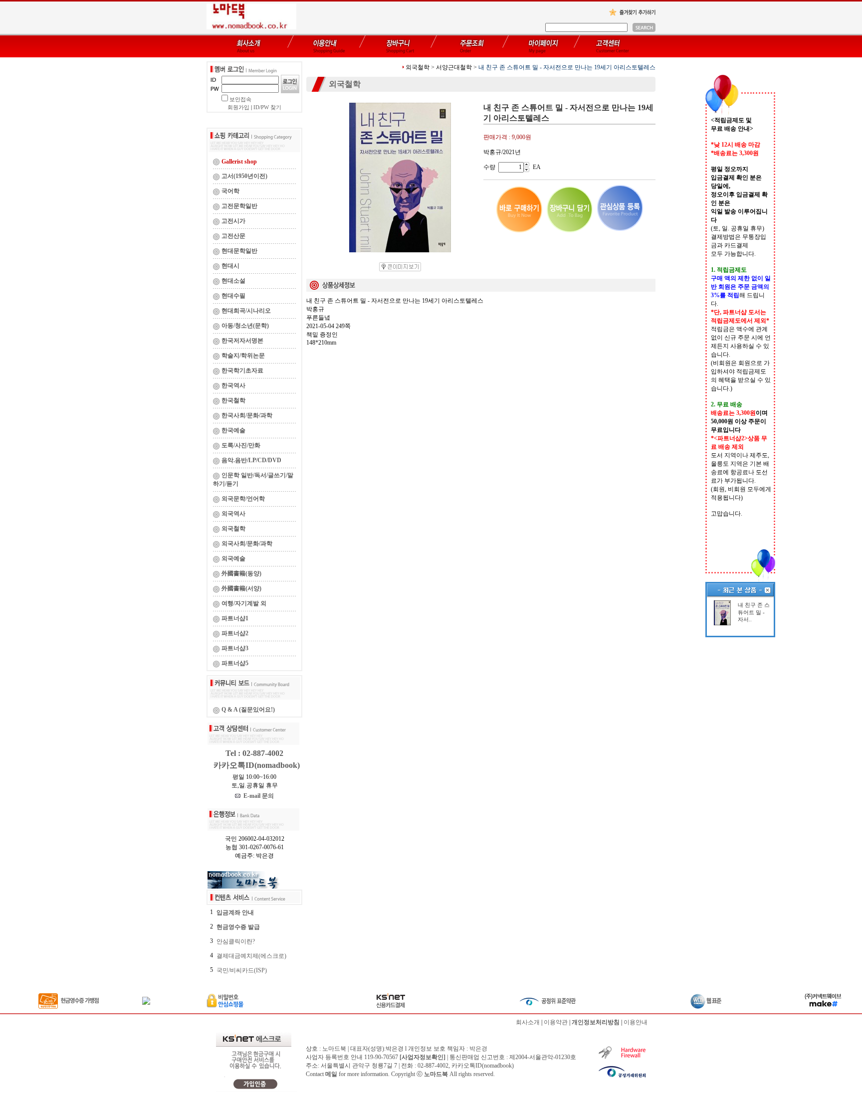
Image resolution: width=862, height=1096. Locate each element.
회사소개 (528, 1022)
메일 (331, 1074)
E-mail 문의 (257, 795)
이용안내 (635, 1022)
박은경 (478, 1048)
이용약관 (556, 1022)
